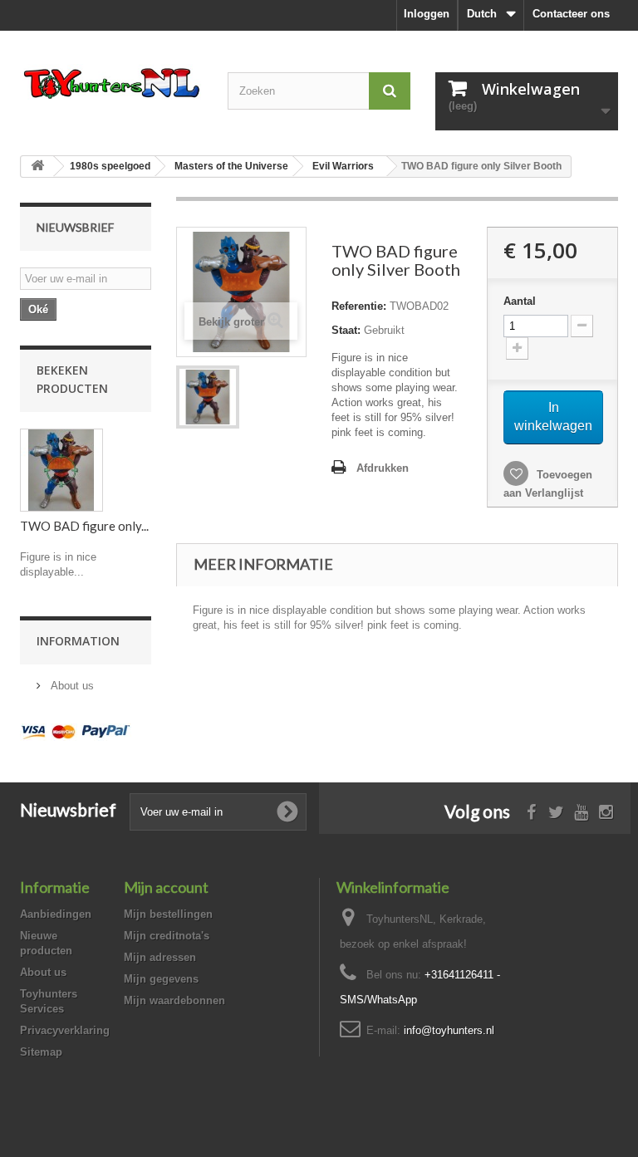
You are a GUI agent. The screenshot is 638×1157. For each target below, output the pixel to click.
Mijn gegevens (161, 979)
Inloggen (426, 13)
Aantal (519, 301)
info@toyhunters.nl (449, 1030)
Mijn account (166, 887)
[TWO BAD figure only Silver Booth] (207, 397)
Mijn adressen (160, 957)
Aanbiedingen (55, 914)
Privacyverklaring (65, 1030)
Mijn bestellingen (168, 914)
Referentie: (358, 306)
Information (78, 641)
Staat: (346, 330)
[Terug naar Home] (37, 166)
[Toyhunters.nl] (111, 82)
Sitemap (41, 1052)
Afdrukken (382, 468)
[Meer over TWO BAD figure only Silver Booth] (61, 470)
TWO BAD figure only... (84, 525)
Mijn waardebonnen (174, 1000)
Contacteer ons (571, 13)
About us (70, 685)
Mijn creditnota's (166, 935)
